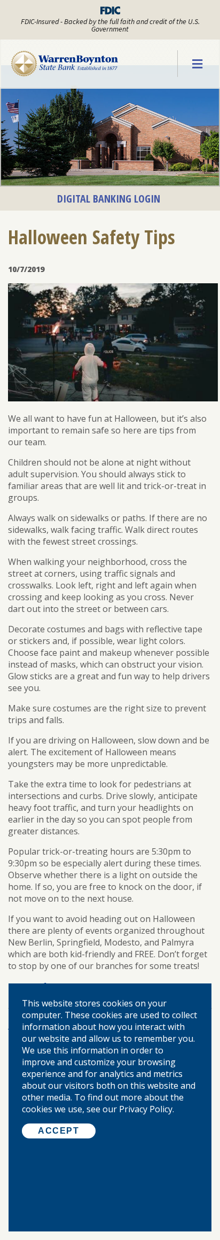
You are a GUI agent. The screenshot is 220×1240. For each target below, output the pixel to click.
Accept (59, 1130)
